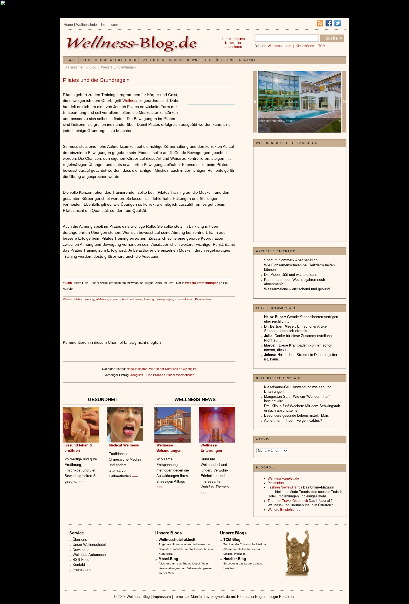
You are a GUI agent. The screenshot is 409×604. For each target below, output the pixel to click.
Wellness (130, 100)
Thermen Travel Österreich (288, 501)
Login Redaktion (282, 597)
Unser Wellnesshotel (89, 544)
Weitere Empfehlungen (118, 67)
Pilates (67, 299)
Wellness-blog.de (133, 43)
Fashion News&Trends (285, 487)
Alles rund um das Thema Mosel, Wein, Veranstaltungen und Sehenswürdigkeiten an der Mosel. (186, 568)
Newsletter (199, 60)
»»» (81, 481)
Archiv (176, 60)
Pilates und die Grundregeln (96, 80)
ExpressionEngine (251, 597)
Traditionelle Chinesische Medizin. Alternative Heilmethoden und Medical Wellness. (245, 549)
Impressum (109, 25)
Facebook (329, 23)
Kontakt (247, 60)
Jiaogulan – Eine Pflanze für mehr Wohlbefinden (162, 375)
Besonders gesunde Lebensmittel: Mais (296, 415)
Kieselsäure (305, 46)
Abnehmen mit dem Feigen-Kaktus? (293, 420)
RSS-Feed (81, 560)
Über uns (225, 60)
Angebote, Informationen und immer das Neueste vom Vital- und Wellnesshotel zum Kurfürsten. (186, 549)
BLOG (85, 60)
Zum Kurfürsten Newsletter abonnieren (233, 43)
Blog (92, 67)
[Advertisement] (149, 314)
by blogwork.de (218, 597)
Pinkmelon (276, 483)
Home (68, 25)
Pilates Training (83, 299)
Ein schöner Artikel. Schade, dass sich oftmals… (296, 328)
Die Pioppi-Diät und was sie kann (290, 274)
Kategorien (153, 60)
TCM (322, 46)
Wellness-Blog (138, 597)
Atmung (149, 299)
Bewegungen (164, 299)
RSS (320, 23)
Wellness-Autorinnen (89, 555)
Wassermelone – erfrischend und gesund (297, 289)
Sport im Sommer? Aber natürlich (290, 260)
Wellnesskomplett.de (283, 478)
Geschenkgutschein (116, 60)
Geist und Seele (131, 299)
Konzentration (184, 299)
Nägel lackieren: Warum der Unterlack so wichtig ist (161, 368)
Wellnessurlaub (279, 46)
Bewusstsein (203, 299)
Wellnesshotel (87, 25)
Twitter (337, 23)
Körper (114, 299)
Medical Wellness (124, 445)
